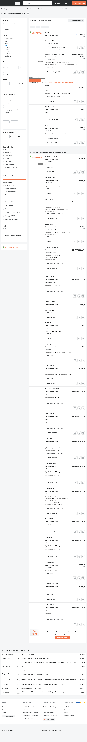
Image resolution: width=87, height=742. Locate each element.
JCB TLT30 (48, 32)
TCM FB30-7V (49, 562)
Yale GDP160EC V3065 (52, 389)
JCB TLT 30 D (49, 107)
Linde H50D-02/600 (51, 463)
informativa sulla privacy (53, 82)
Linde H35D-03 (49, 488)
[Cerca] (24, 3)
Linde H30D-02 (49, 605)
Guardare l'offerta (62, 637)
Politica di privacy (27, 709)
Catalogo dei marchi (28, 718)
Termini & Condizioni (28, 707)
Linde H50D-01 (49, 277)
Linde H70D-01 (49, 413)
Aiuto (3, 709)
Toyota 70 (48, 344)
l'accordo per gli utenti (67, 82)
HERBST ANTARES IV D (53, 247)
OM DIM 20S (49, 224)
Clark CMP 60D (50, 519)
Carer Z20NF (49, 199)
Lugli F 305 (48, 438)
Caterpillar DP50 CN (51, 583)
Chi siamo (4, 707)
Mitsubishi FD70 (50, 177)
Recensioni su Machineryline (30, 715)
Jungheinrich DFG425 (52, 156)
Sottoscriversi (34, 80)
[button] (79, 47)
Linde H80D (48, 537)
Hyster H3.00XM (50, 301)
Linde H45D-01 (49, 366)
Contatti (4, 712)
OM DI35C (48, 323)
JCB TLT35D (49, 85)
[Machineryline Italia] (7, 3)
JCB (46, 125)
